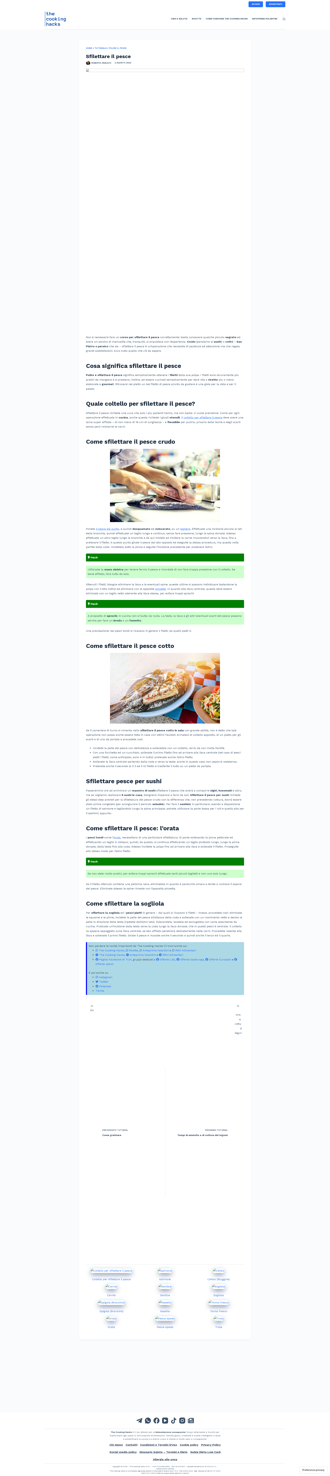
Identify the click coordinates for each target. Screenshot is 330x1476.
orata (117, 837)
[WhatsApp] (148, 1421)
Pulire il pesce (118, 48)
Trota (218, 1327)
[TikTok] (174, 1421)
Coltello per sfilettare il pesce (111, 1279)
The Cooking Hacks (111, 950)
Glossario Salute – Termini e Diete (163, 1452)
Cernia (111, 1295)
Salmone (165, 1279)
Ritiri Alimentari (185, 950)
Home (89, 48)
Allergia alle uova (165, 1459)
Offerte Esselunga (191, 959)
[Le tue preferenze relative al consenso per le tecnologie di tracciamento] (313, 1470)
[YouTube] (165, 1421)
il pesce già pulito (107, 529)
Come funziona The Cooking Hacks (227, 19)
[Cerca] (284, 19)
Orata (111, 1327)
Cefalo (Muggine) (218, 1279)
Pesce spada (165, 1327)
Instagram (105, 977)
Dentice (165, 1295)
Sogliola (218, 1295)
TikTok (100, 990)
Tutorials (101, 48)
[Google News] (191, 1421)
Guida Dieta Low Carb (205, 1452)
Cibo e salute (179, 19)
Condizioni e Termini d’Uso (158, 1444)
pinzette (160, 589)
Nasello (165, 1311)
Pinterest (104, 986)
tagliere (185, 529)
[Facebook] (156, 1421)
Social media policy (123, 1452)
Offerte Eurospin (219, 959)
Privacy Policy (211, 1444)
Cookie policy (189, 1444)
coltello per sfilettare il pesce (203, 417)
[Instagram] (182, 1421)
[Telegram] (139, 1421)
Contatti (131, 1444)
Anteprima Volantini (264, 19)
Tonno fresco (218, 1311)
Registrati (275, 4)
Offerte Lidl (167, 959)
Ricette (196, 19)
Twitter (103, 981)
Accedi (256, 4)
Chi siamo (116, 1444)
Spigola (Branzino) (111, 1311)
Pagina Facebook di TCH (114, 959)
